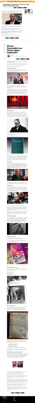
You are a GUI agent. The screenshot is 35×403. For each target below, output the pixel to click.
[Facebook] (16, 7)
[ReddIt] (22, 7)
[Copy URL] (19, 7)
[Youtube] (30, 0)
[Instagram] (28, 0)
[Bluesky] (29, 0)
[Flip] (23, 7)
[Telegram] (17, 7)
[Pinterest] (21, 7)
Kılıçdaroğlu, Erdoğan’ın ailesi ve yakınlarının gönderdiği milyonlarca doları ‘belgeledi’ (11, 36)
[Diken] (5, 1)
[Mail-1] (31, 0)
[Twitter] (6, 398)
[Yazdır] (26, 7)
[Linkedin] (18, 7)
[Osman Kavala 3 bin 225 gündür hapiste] (29, 11)
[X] (14, 7)
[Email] (24, 7)
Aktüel (3, 39)
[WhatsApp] (13, 7)
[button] (31, 1)
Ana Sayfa (2, 39)
